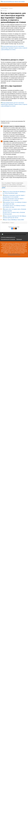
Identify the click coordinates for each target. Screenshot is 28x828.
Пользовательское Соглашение (8, 239)
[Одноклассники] (14, 228)
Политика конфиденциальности (8, 237)
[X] (16, 228)
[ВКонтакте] (12, 228)
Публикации (19, 239)
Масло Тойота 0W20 (19, 219)
